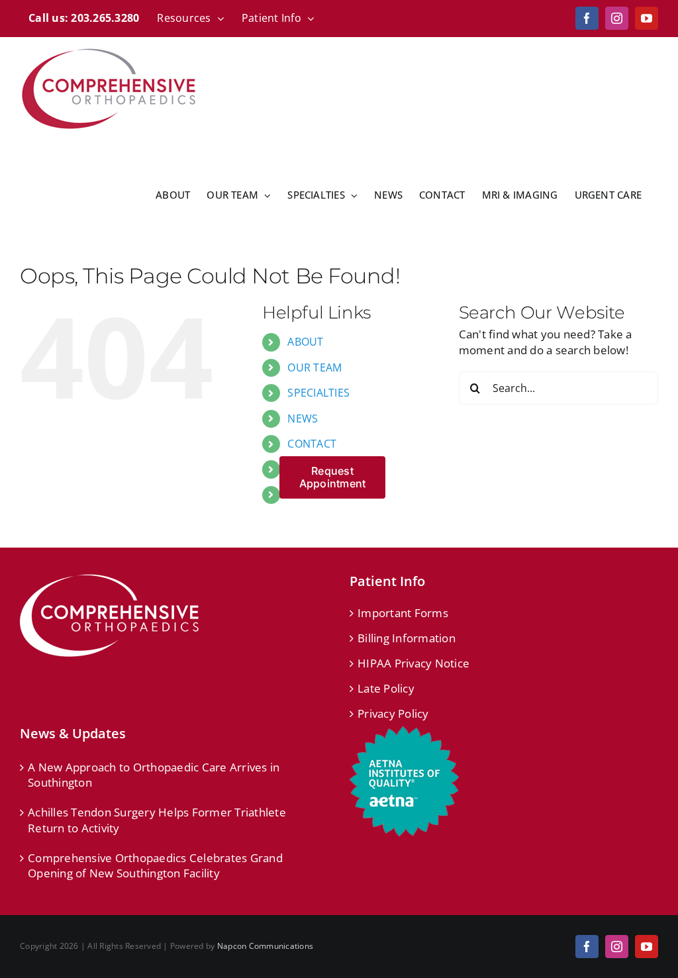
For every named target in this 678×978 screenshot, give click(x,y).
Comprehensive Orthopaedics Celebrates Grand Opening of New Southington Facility (155, 865)
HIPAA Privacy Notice (413, 663)
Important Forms (403, 612)
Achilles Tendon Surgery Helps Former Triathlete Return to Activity (157, 820)
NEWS (302, 418)
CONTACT (311, 443)
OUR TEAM (314, 367)
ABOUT (305, 341)
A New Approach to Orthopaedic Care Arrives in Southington (153, 775)
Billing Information (407, 638)
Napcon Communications (265, 946)
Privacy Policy (393, 713)
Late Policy (386, 688)
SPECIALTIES (318, 392)
